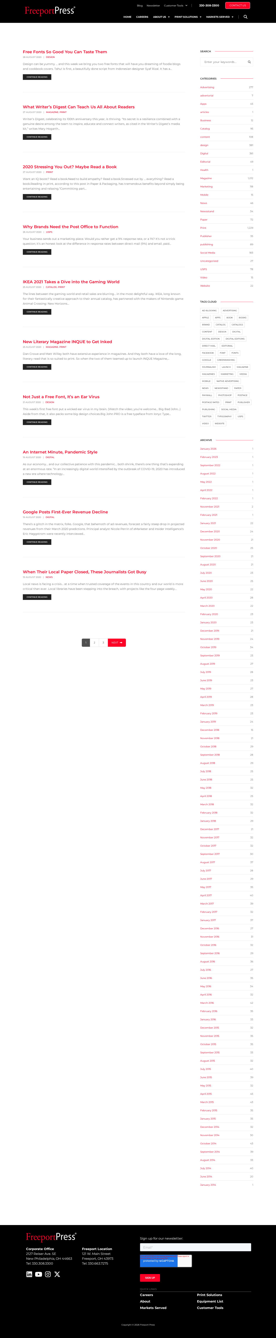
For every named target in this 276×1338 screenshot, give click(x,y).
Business (205, 120)
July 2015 (205, 1069)
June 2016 (206, 978)
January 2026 (208, 448)
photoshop (225, 395)
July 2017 (205, 870)
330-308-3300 (209, 5)
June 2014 (206, 1176)
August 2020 (208, 564)
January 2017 (208, 920)
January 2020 (208, 622)
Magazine (52, 112)
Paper (204, 219)
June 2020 (206, 581)
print (228, 402)
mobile (206, 381)
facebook (208, 353)
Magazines (208, 374)
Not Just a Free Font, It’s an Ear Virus (61, 396)
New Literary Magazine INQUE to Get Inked (67, 341)
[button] (245, 17)
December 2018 (209, 729)
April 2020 (206, 597)
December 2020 (210, 531)
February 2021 (208, 514)
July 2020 (206, 572)
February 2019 (208, 713)
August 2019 (207, 663)
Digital (50, 457)
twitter (206, 416)
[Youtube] (38, 1274)
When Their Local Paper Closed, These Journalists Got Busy (84, 571)
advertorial (206, 95)
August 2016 (207, 961)
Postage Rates (210, 402)
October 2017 (208, 845)
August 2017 (207, 862)
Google (206, 360)
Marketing (206, 186)
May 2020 (206, 589)
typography (224, 416)
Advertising (207, 87)
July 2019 (205, 672)
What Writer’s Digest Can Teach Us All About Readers (79, 106)
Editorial (205, 161)
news (205, 388)
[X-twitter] (57, 1274)
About (145, 1301)
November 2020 (210, 539)
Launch (226, 367)
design (50, 57)
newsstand (221, 388)
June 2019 (206, 680)
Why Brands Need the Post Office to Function (70, 226)
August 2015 (207, 1060)
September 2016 (210, 953)
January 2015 (208, 1118)
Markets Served (218, 16)
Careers (142, 16)
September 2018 (210, 754)
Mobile (204, 194)
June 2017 (206, 878)
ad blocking (209, 310)
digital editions (235, 338)
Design (222, 331)
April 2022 (206, 490)
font (222, 353)
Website (205, 285)
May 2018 (205, 787)
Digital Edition (211, 338)
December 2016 (209, 928)
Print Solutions (186, 16)
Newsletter (153, 5)
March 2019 (207, 705)
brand (206, 324)
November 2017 (209, 837)
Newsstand (207, 211)
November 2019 (209, 638)
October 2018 (208, 746)
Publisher (206, 236)
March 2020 (207, 605)
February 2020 (209, 614)
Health (204, 169)
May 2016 (205, 986)
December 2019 (209, 630)
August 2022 (208, 473)
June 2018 (206, 779)
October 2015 (208, 1044)
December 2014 (209, 1126)
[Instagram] (48, 1274)
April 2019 (206, 696)
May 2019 (205, 688)
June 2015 (206, 1077)
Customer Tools (173, 5)
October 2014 (208, 1143)
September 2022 (210, 465)
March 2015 (207, 1102)
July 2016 (205, 969)
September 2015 (210, 1052)
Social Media (207, 252)
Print (63, 112)
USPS (49, 232)
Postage (243, 395)
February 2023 (209, 457)
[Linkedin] (29, 1274)
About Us (159, 16)
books (242, 317)
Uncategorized (209, 260)
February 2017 (208, 911)
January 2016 (208, 1019)
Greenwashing (226, 360)
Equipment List (210, 1301)
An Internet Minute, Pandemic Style (60, 452)
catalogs (237, 324)
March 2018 (207, 804)
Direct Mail (209, 346)
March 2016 (207, 1002)
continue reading (37, 77)
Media (243, 374)
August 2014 (207, 1159)
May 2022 (206, 481)
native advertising (228, 381)
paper (237, 388)
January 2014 (208, 1184)
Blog (140, 5)
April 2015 (206, 1093)
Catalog (51, 287)
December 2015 (209, 1027)
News (49, 577)
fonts (235, 353)
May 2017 (205, 887)
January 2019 (208, 721)
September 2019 (210, 655)
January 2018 (208, 820)
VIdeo (203, 277)
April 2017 (206, 895)
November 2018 (209, 738)
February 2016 (208, 1011)
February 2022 (209, 498)
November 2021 (209, 506)
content (205, 136)
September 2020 (210, 556)
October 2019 (208, 647)
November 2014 (209, 1135)
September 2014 (210, 1151)
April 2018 (206, 796)
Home (127, 16)
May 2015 (205, 1085)
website (219, 423)
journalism (209, 367)
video (205, 423)
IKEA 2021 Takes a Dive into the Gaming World (71, 281)
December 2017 (209, 829)
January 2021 (208, 523)
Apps (203, 103)
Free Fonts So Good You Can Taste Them (65, 51)
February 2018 (208, 812)
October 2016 (208, 944)
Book (229, 317)
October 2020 (208, 547)
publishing (206, 244)
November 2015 (209, 1035)
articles (204, 112)
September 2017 (210, 853)
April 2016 (206, 994)
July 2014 (205, 1168)
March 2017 (207, 903)
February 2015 (208, 1110)
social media (228, 409)
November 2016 (209, 936)
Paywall (207, 395)
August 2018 (207, 763)
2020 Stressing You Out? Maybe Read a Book (70, 166)
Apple (205, 317)
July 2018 (205, 771)
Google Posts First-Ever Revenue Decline (65, 512)
